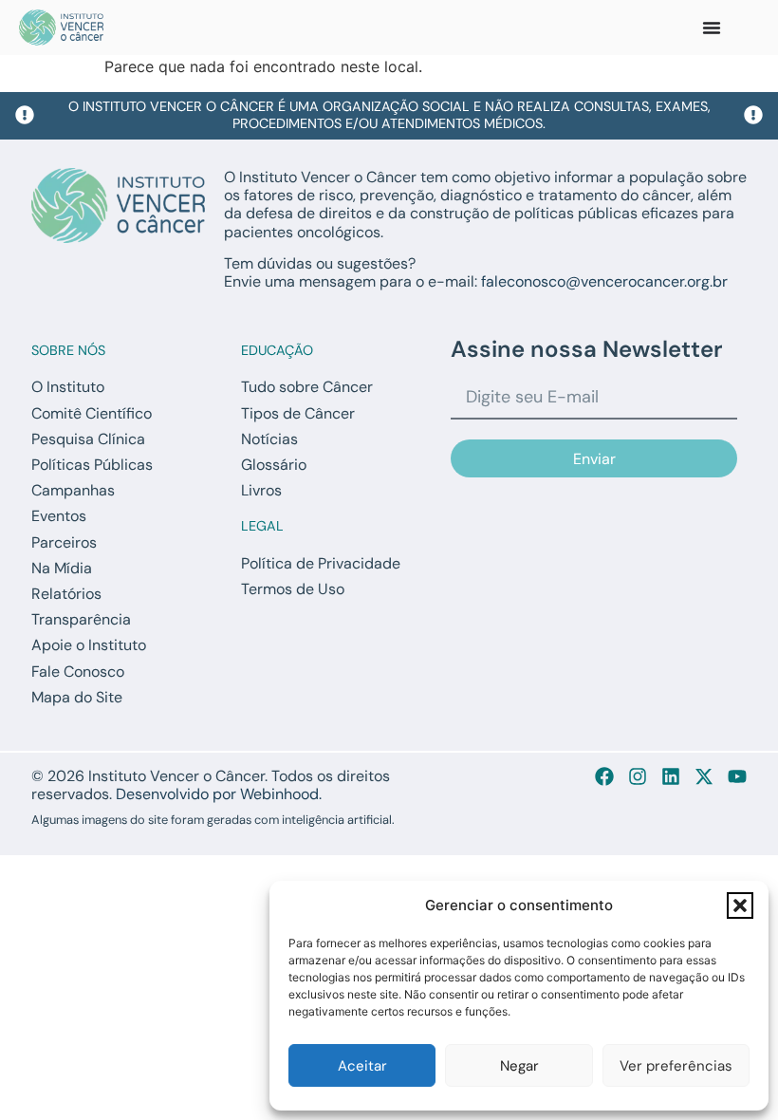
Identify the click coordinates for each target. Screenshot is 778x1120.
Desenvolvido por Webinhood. (219, 794)
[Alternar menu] (711, 27)
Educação (277, 350)
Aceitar (362, 1065)
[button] (740, 905)
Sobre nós (68, 350)
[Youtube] (737, 776)
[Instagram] (637, 776)
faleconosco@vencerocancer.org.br (604, 281)
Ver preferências (676, 1065)
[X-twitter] (704, 776)
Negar (519, 1065)
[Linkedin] (670, 776)
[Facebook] (604, 776)
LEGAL (262, 525)
